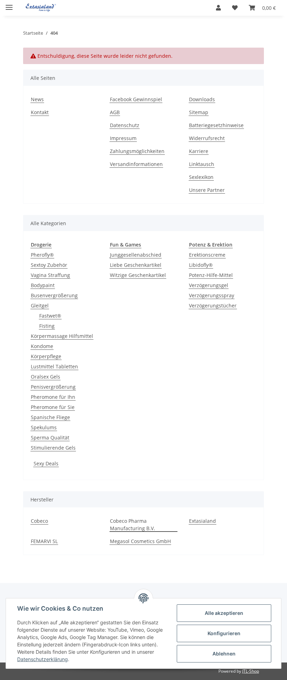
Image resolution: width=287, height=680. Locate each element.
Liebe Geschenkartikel (135, 265)
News (37, 99)
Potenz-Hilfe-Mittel (211, 275)
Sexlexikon (201, 177)
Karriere (198, 151)
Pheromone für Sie (53, 407)
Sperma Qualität (50, 437)
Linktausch (201, 164)
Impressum (123, 138)
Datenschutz (124, 125)
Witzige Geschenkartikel (138, 275)
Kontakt (40, 112)
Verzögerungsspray (211, 295)
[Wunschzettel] (234, 8)
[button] (218, 8)
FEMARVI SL (44, 541)
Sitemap (198, 112)
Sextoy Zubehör (49, 265)
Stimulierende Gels (53, 447)
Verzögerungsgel (208, 285)
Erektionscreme (207, 254)
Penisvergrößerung (53, 386)
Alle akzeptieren (224, 613)
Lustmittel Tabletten (54, 366)
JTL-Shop (250, 671)
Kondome (42, 346)
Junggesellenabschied (135, 254)
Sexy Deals (46, 463)
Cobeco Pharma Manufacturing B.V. (132, 525)
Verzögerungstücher (213, 305)
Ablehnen (224, 654)
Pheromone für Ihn (53, 397)
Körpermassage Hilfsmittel (62, 336)
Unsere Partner (207, 190)
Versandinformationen (136, 164)
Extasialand (202, 521)
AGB (115, 112)
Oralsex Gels (45, 376)
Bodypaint (43, 285)
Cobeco (39, 521)
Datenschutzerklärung (42, 659)
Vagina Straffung (50, 275)
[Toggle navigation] (9, 4)
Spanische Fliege (50, 417)
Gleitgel (40, 305)
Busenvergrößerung (54, 295)
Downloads (202, 99)
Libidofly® (201, 265)
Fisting (47, 325)
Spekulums (44, 427)
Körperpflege (46, 356)
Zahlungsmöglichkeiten (137, 151)
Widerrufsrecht (207, 138)
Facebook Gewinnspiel (136, 99)
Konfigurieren (224, 633)
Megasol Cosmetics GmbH (140, 541)
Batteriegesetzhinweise (216, 125)
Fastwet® (50, 315)
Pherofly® (42, 254)
